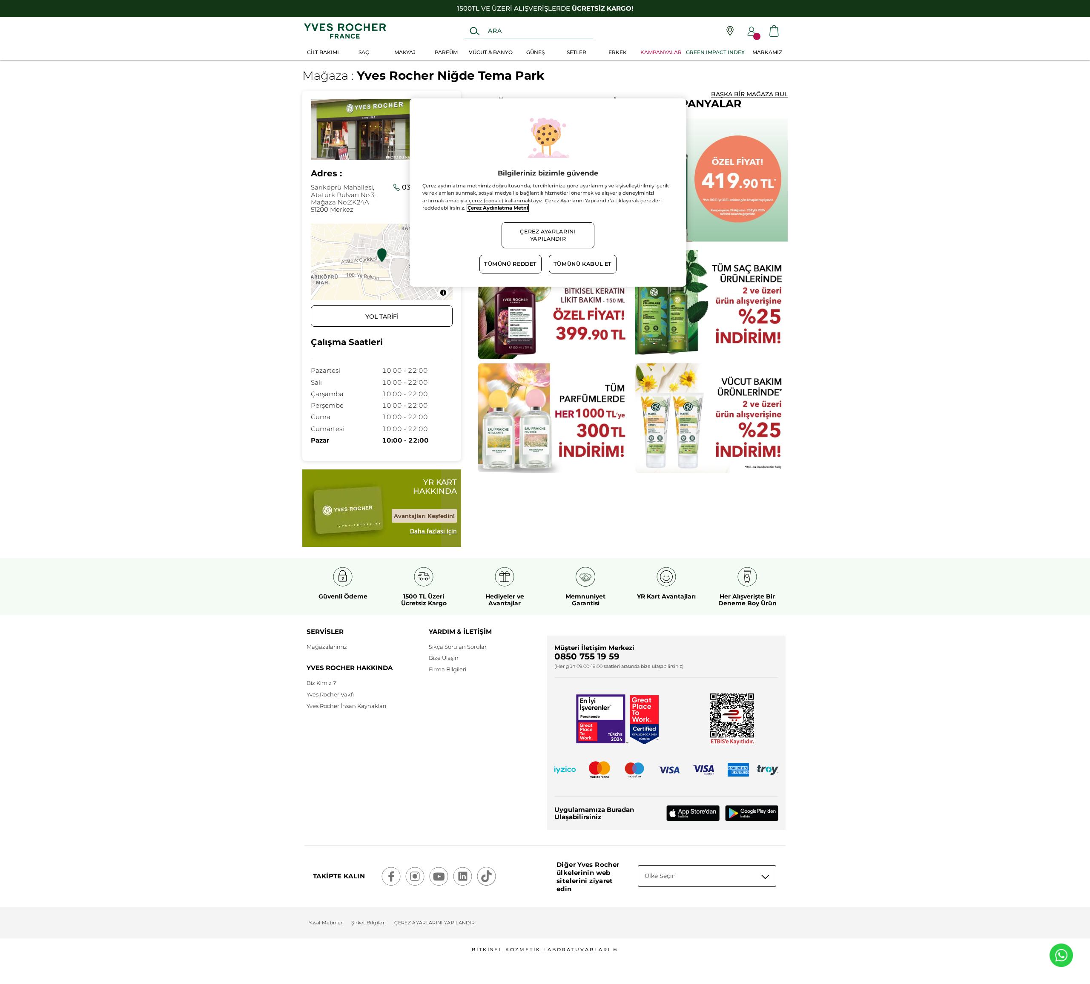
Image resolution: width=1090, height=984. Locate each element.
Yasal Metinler (326, 923)
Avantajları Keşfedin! (424, 515)
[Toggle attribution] (443, 293)
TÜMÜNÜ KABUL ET (583, 264)
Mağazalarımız (327, 646)
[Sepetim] (774, 31)
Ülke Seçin (660, 876)
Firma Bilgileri (447, 669)
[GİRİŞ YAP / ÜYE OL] (751, 31)
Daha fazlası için (433, 531)
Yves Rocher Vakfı (330, 694)
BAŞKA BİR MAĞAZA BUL (749, 94)
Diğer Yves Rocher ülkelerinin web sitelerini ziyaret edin (587, 876)
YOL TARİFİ (382, 316)
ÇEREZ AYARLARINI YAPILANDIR (434, 923)
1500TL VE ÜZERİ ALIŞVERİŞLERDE (545, 8)
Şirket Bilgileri (368, 923)
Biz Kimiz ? (321, 682)
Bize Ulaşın (444, 657)
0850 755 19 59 (587, 656)
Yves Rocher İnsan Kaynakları (346, 705)
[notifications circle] (756, 36)
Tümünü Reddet (510, 264)
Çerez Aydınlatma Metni (498, 208)
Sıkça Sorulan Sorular (458, 646)
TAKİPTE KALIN (339, 876)
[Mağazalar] (730, 31)
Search (474, 31)
